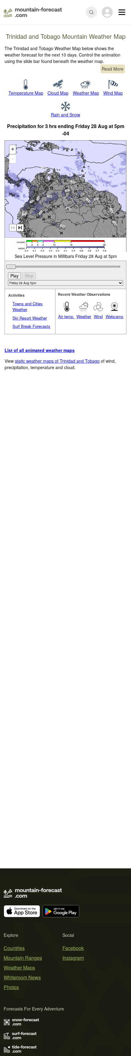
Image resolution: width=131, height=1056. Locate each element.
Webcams (114, 316)
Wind (98, 316)
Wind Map (113, 93)
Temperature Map (26, 93)
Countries (14, 948)
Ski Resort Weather (29, 318)
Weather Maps (19, 967)
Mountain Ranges (23, 957)
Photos (11, 987)
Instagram (73, 957)
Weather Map (86, 93)
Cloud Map (58, 93)
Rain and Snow (65, 115)
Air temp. (66, 316)
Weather (83, 316)
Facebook (73, 948)
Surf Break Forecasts (31, 326)
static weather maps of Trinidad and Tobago (57, 361)
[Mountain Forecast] (33, 12)
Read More (112, 69)
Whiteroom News (22, 977)
